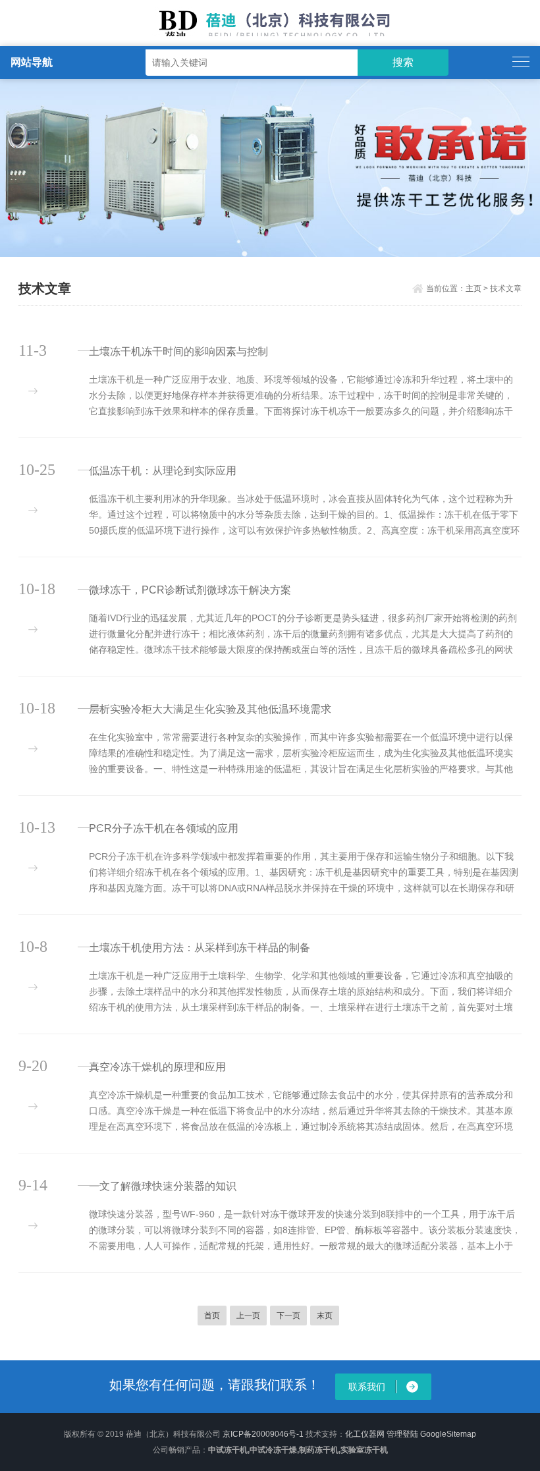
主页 (473, 288)
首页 (212, 1315)
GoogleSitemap (448, 1434)
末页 (325, 1315)
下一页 (288, 1315)
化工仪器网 (365, 1434)
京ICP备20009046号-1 (263, 1434)
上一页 (248, 1315)
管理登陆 (402, 1434)
